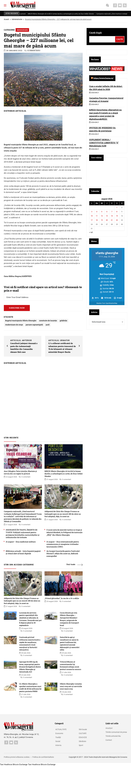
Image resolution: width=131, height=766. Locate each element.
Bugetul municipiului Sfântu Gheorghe (20, 321)
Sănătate (82, 741)
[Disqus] (43, 399)
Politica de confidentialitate (43, 757)
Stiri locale (83, 729)
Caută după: (95, 32)
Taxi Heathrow (6, 764)
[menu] (5, 5)
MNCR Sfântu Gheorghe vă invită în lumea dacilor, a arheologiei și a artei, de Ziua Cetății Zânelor (44, 14)
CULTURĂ (82, 733)
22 (117, 220)
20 (107, 220)
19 (102, 220)
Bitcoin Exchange (20, 764)
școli (48, 325)
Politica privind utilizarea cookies (17, 757)
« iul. (91, 232)
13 (107, 216)
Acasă (6, 19)
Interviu (58, 745)
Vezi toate (70, 564)
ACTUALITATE (61, 729)
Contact (109, 740)
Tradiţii (58, 737)
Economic (59, 733)
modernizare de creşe (14, 325)
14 (112, 216)
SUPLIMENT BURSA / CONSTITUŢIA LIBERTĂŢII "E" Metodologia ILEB (104, 142)
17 (92, 220)
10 (92, 216)
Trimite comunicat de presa (116, 732)
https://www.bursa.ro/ (103, 78)
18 (97, 220)
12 (102, 216)
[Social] (115, 5)
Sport (81, 745)
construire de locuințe (48, 321)
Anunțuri (109, 728)
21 (112, 220)
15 (117, 216)
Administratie (17, 19)
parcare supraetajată (34, 325)
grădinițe (63, 321)
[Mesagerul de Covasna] (22, 5)
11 (97, 216)
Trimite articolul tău (113, 736)
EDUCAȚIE (83, 737)
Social (57, 741)
